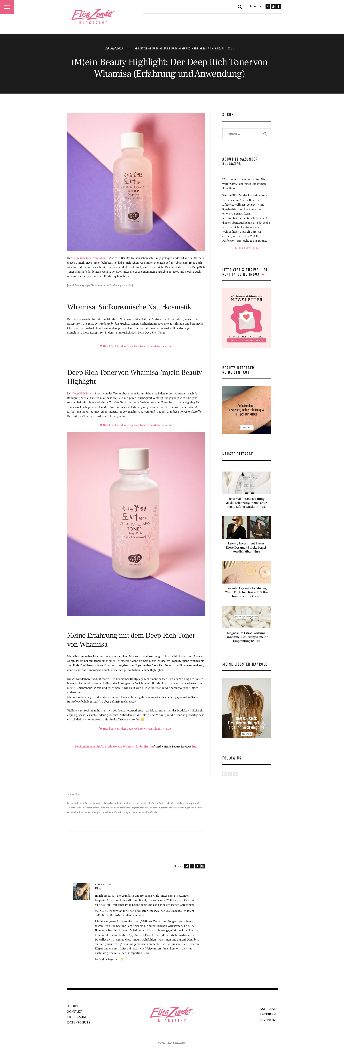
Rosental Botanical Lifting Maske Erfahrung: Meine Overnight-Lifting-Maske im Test (246, 503)
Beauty (154, 48)
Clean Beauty (169, 48)
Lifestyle (141, 48)
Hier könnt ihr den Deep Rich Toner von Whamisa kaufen (137, 346)
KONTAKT (74, 1012)
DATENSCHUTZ (78, 1022)
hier (194, 746)
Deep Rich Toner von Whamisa (91, 258)
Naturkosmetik (189, 48)
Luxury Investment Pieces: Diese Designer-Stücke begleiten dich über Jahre (246, 547)
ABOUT (72, 1006)
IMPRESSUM (76, 1017)
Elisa (230, 48)
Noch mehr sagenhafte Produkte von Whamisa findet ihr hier (114, 746)
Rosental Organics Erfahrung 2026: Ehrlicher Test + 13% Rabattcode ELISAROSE (246, 592)
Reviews (206, 48)
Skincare (219, 48)
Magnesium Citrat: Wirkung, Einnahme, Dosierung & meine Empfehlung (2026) (246, 637)
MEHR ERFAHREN (246, 248)
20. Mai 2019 (114, 48)
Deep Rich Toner (82, 393)
